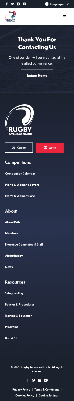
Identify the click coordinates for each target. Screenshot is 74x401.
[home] (10, 16)
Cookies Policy (24, 395)
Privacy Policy (21, 389)
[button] (51, 4)
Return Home (37, 75)
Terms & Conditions (46, 389)
